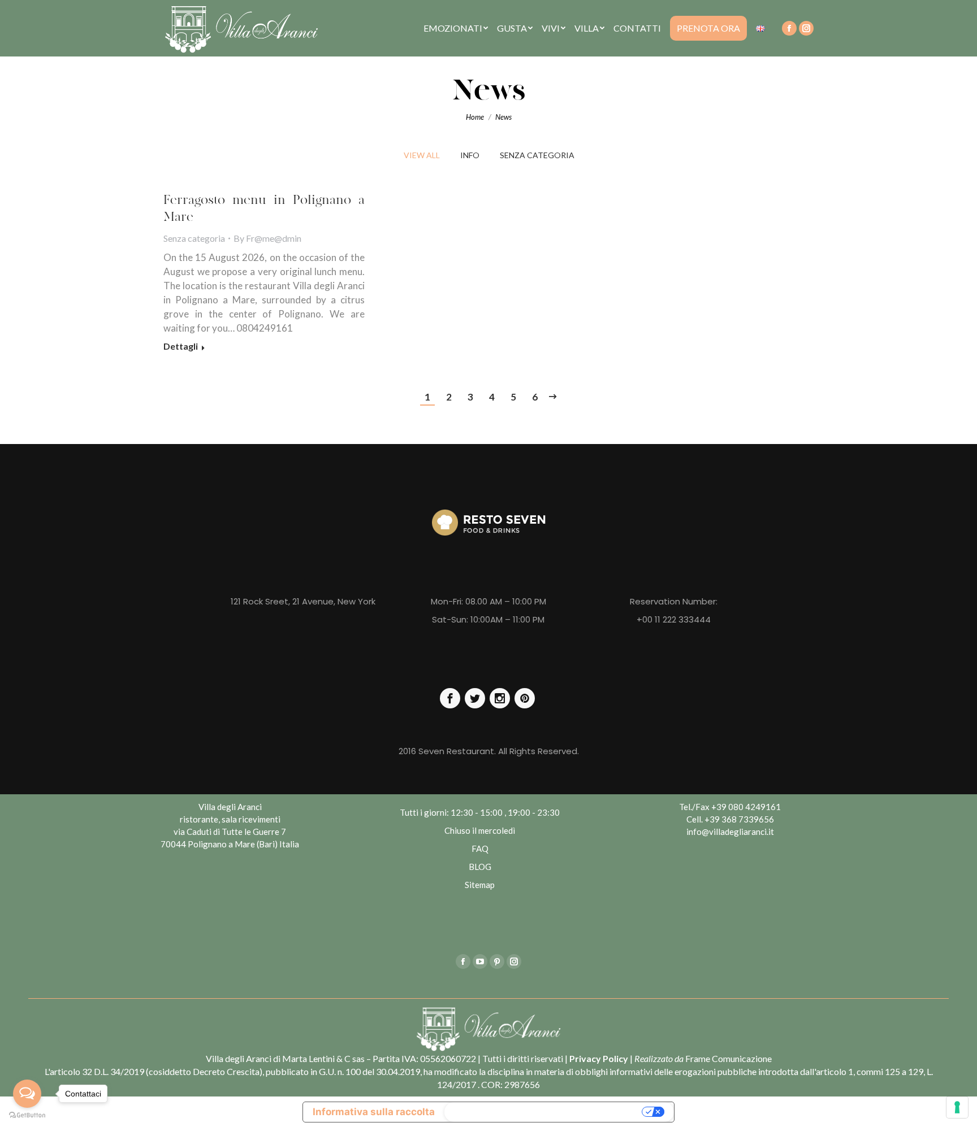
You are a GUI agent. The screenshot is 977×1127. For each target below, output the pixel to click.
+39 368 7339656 (739, 819)
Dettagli (180, 346)
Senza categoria (537, 155)
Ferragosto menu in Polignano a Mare (264, 208)
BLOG (480, 866)
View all (422, 155)
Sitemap (480, 885)
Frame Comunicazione (728, 1058)
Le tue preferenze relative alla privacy (544, 1111)
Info (469, 155)
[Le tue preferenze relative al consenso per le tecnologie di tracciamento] (957, 1107)
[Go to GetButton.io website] (27, 1115)
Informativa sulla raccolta (374, 1111)
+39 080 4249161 (746, 807)
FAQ (480, 848)
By (267, 238)
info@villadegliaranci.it (730, 831)
